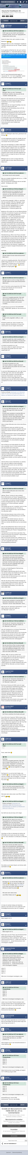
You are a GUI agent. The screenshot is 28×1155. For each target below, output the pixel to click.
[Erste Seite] (2, 21)
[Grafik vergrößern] (14, 62)
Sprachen (8, 1152)
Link (10, 51)
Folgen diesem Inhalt (12, 1140)
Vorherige (6, 20)
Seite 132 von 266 (14, 20)
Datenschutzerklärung (17, 1152)
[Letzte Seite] (26, 21)
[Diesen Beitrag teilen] (25, 26)
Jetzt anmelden (14, 1135)
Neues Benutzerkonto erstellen (14, 1125)
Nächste (22, 20)
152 (26, 1140)
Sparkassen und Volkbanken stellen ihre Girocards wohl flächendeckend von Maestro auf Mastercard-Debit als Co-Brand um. (13, 393)
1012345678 (20, 884)
